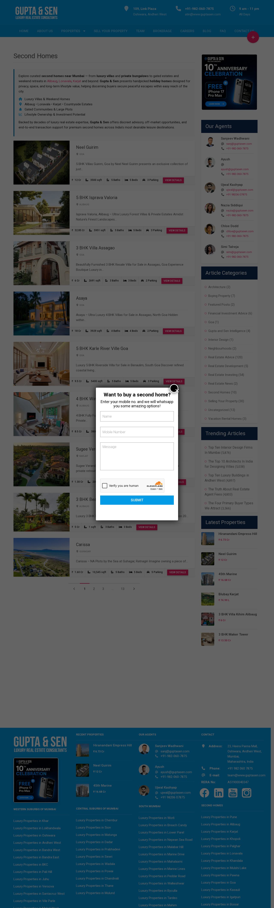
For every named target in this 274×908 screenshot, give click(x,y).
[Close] (174, 388)
